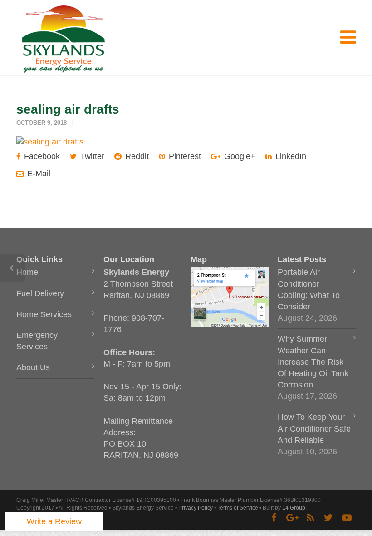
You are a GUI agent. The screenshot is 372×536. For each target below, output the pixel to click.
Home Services (44, 314)
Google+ (238, 156)
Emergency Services (37, 341)
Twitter (91, 156)
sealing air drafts (67, 109)
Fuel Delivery (40, 293)
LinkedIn (289, 156)
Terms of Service (237, 508)
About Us (33, 367)
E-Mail (37, 173)
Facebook (41, 156)
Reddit (136, 156)
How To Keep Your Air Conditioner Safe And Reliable (314, 428)
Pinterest (183, 156)
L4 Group (293, 508)
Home (27, 272)
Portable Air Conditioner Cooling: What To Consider (309, 289)
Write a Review (54, 521)
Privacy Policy (195, 508)
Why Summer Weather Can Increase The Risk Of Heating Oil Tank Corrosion (313, 361)
